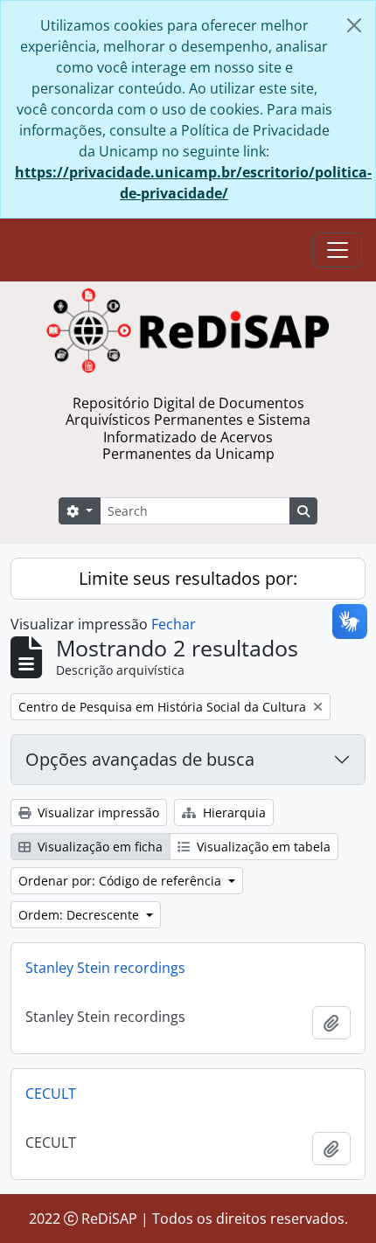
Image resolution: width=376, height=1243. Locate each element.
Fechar (173, 624)
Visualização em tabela (262, 846)
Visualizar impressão (96, 812)
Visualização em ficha (98, 846)
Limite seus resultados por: (188, 578)
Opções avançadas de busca (139, 759)
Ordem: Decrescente (80, 914)
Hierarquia (232, 812)
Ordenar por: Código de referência (121, 880)
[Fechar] (354, 25)
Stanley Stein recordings (105, 967)
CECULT (50, 1093)
